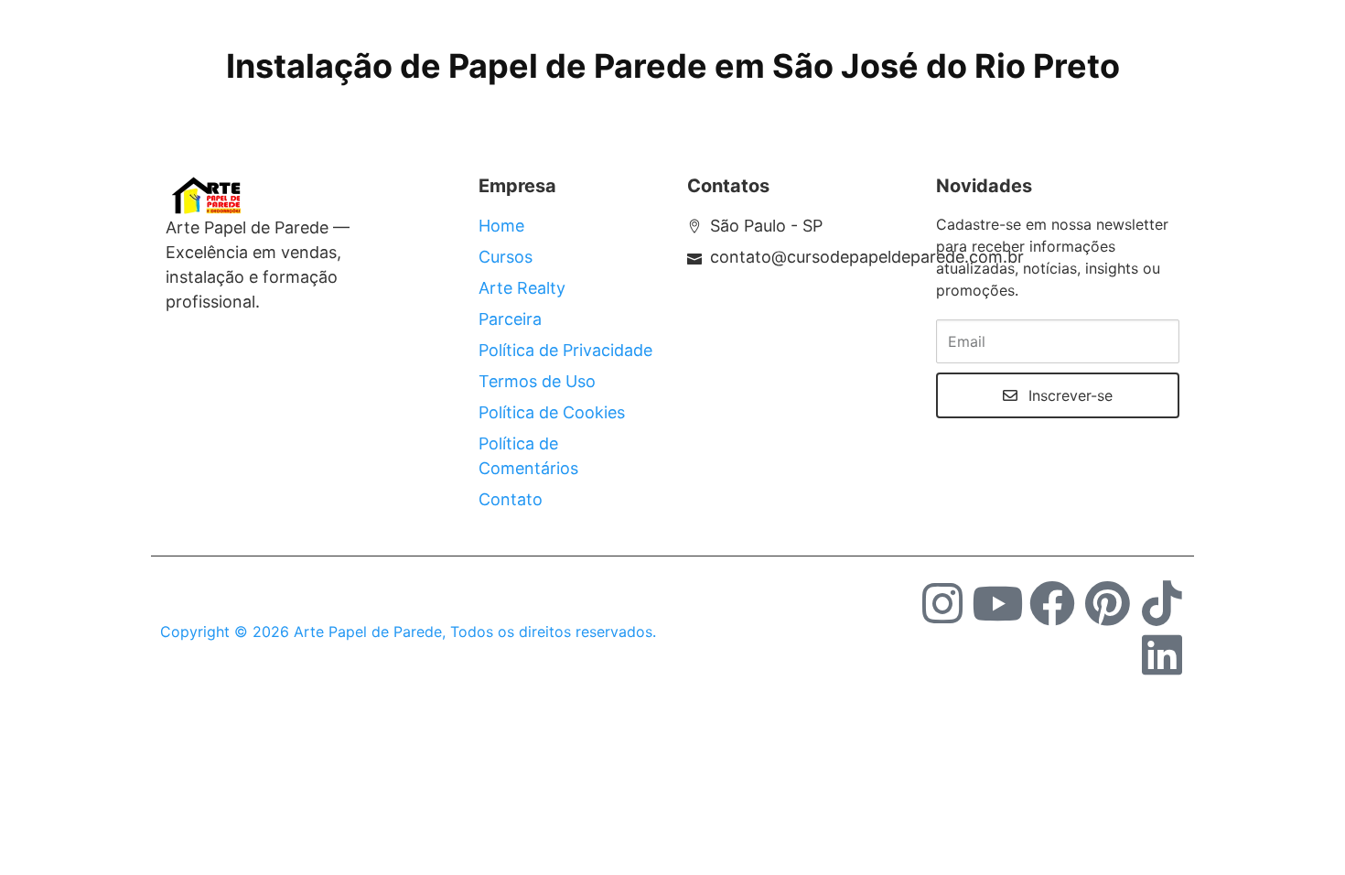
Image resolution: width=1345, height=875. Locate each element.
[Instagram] (942, 603)
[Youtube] (997, 603)
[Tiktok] (1162, 603)
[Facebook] (1052, 603)
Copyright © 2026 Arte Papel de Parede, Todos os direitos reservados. (408, 631)
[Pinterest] (1107, 603)
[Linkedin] (1162, 654)
